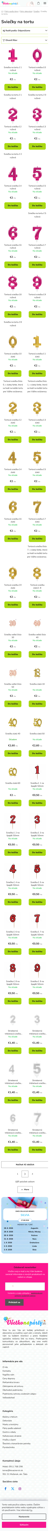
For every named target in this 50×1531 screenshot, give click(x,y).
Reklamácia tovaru (11, 1382)
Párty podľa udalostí (12, 1428)
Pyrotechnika (8, 1447)
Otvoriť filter (11, 40)
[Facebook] (5, 1489)
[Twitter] (13, 1489)
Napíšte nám (8, 1374)
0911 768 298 (16, 1466)
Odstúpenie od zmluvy (13, 1386)
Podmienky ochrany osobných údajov (19, 1393)
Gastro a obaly (9, 1432)
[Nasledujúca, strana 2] (25, 1174)
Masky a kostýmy (10, 1424)
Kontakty (7, 1371)
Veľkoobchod (8, 1397)
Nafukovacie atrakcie (12, 1436)
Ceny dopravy (9, 1378)
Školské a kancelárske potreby (17, 1443)
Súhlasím (24, 1524)
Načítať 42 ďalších (25, 1164)
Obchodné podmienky (13, 1390)
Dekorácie (7, 1420)
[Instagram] (20, 1489)
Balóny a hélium (10, 1416)
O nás (5, 1367)
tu (31, 1510)
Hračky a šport (9, 1439)
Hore (26, 1189)
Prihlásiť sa (14, 1302)
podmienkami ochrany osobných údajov (29, 1294)
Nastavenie (24, 1516)
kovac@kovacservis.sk (13, 1470)
